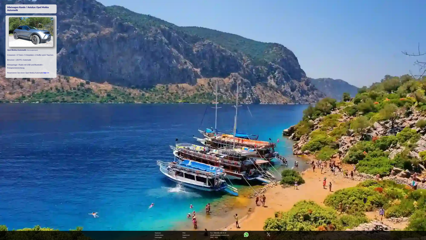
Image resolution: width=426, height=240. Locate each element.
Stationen (158, 233)
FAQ (183, 233)
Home (184, 237)
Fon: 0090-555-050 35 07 (218, 233)
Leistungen (158, 237)
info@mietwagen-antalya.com (219, 235)
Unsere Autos (159, 235)
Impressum (186, 235)
